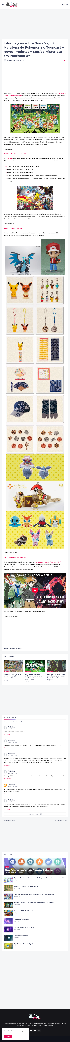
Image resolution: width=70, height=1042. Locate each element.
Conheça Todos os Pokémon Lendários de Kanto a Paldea (34, 894)
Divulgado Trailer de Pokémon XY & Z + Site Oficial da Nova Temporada (33, 677)
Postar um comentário (35, 814)
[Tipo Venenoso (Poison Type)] (8, 929)
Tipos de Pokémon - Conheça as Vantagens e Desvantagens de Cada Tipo (40, 878)
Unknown (11, 784)
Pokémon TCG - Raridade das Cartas (26, 911)
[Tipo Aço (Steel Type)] (8, 938)
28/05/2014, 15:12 (12, 742)
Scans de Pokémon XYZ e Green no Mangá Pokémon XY (13, 676)
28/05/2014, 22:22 (12, 802)
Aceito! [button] (7, 1037)
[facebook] (31, 1030)
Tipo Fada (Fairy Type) (21, 919)
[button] (2, 4)
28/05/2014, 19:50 (12, 786)
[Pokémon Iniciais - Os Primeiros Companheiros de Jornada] (8, 905)
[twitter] (35, 1030)
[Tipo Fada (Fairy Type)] (8, 921)
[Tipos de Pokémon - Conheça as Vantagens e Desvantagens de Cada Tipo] (8, 880)
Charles (12, 648)
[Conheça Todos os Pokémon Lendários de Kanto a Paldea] (8, 896)
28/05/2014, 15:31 (12, 756)
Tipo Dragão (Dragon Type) (23, 944)
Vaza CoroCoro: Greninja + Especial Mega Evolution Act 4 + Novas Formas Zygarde (56, 677)
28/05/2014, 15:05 (12, 729)
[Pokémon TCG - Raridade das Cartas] (8, 913)
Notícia (18, 648)
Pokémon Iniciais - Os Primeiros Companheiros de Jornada (34, 902)
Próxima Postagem (61, 820)
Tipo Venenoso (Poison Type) (24, 927)
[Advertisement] (35, 24)
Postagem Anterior (9, 820)
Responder (7, 734)
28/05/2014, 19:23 (12, 773)
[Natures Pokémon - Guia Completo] (8, 888)
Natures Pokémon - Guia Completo (26, 886)
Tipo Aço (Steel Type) (21, 935)
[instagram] (39, 1030)
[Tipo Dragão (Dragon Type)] (8, 946)
